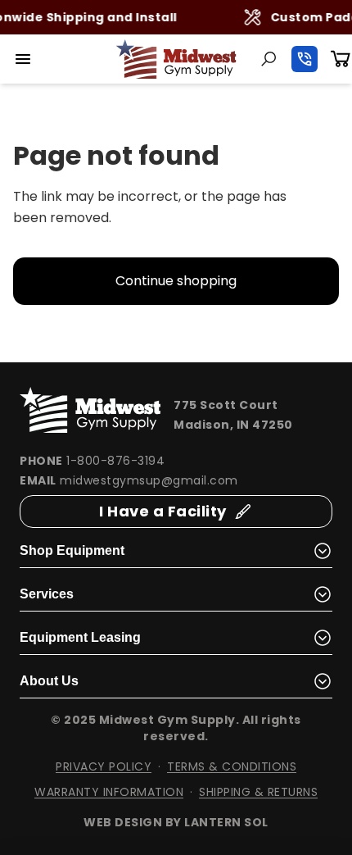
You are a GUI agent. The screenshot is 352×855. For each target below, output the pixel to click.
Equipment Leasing (80, 637)
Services (47, 594)
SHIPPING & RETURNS (258, 792)
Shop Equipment (72, 550)
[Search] (268, 59)
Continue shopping (176, 280)
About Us (49, 681)
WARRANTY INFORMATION (108, 792)
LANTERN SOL (226, 822)
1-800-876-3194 (115, 461)
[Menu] (23, 59)
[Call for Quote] (304, 59)
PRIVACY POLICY (103, 766)
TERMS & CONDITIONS (231, 766)
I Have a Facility (163, 511)
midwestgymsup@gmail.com (149, 480)
